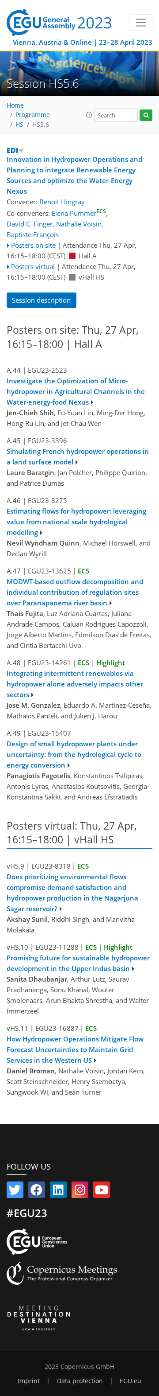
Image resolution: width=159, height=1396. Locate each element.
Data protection (80, 1381)
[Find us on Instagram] (80, 1191)
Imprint (29, 1381)
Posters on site (33, 245)
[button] (89, 115)
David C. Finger (30, 223)
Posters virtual (33, 266)
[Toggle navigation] (140, 22)
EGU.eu (130, 1381)
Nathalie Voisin (79, 223)
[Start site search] (146, 115)
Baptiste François (33, 234)
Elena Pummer (79, 213)
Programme (32, 115)
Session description (41, 300)
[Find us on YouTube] (101, 1191)
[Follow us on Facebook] (36, 1191)
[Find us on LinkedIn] (58, 1191)
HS (19, 125)
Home (15, 105)
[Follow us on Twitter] (15, 1191)
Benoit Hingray (62, 201)
